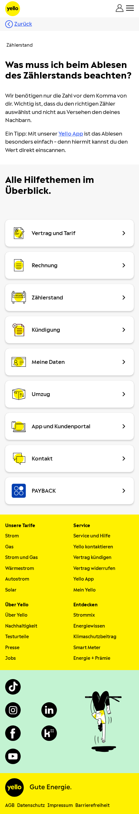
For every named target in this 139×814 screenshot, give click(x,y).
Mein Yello (84, 590)
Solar (10, 590)
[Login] (119, 8)
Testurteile (17, 637)
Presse (12, 648)
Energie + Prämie (91, 658)
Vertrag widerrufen (94, 568)
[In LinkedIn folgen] (49, 710)
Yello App (83, 579)
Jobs (10, 658)
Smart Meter (87, 648)
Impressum (60, 805)
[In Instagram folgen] (13, 710)
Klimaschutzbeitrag (94, 637)
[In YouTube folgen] (13, 756)
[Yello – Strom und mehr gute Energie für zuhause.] (12, 8)
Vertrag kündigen (92, 557)
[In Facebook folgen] (13, 733)
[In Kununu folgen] (49, 733)
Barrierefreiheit (92, 805)
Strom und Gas (21, 557)
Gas (9, 547)
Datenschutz (31, 805)
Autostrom (17, 579)
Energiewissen (89, 626)
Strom (12, 536)
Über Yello (16, 615)
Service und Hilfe (91, 536)
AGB (10, 805)
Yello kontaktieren (93, 547)
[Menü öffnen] (130, 8)
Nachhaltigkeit (21, 626)
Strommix (84, 615)
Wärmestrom (19, 568)
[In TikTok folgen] (13, 687)
